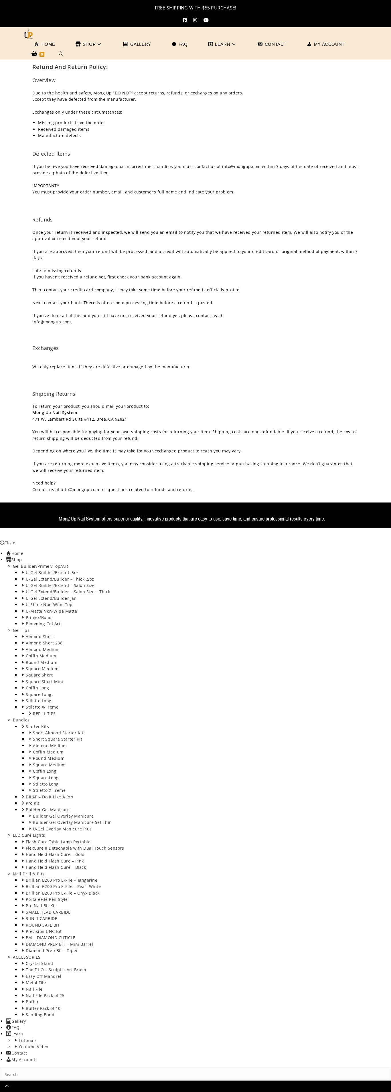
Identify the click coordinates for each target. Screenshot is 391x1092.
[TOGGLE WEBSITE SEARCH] (61, 54)
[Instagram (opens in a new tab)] (195, 20)
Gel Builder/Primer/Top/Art (40, 566)
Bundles (21, 720)
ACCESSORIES (27, 957)
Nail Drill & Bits (29, 874)
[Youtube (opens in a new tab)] (206, 20)
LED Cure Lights (29, 835)
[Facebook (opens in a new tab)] (184, 20)
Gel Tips (21, 630)
